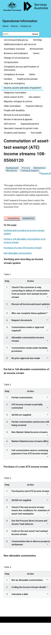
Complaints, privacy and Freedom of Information (21, 68)
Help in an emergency (14, 83)
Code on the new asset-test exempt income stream (30, 532)
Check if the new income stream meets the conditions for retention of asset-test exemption (31, 510)
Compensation (11, 62)
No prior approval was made (26, 358)
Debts (32, 74)
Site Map (37, 40)
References (39, 168)
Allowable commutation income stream (28, 339)
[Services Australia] (25, 8)
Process (26, 168)
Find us (14, 26)
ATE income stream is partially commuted (27, 406)
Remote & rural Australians (17, 115)
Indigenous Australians (15, 92)
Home (5, 26)
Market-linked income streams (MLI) (30, 441)
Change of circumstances (16, 58)
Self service (10, 124)
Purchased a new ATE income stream (30, 491)
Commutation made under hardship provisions (29, 349)
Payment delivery (34, 106)
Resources (11, 170)
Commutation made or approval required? (28, 329)
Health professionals (27, 79)
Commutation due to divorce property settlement (31, 543)
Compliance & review (14, 74)
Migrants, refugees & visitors (18, 101)
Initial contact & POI (13, 97)
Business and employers (16, 53)
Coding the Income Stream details (29, 587)
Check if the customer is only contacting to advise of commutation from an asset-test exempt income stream (31, 292)
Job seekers (34, 97)
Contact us (25, 26)
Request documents (22, 320)
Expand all (46, 173)
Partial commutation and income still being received (30, 423)
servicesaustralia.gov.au (16, 40)
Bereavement (36, 49)
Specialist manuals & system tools (21, 128)
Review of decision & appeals (18, 119)
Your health (36, 133)
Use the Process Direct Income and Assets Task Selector (29, 522)
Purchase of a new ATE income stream (23, 248)
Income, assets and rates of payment (22, 88)
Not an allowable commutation (27, 580)
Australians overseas (14, 49)
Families (8, 79)
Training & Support (30, 170)
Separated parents (30, 124)
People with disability (14, 110)
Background (12, 168)
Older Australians (12, 106)
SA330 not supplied (21, 415)
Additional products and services (20, 44)
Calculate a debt (20, 594)
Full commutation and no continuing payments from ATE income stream (30, 452)
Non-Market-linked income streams (30, 432)
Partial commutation (22, 397)
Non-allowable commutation (18, 253)
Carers (36, 53)
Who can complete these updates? (29, 313)
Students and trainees (15, 133)
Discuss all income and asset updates (31, 304)
